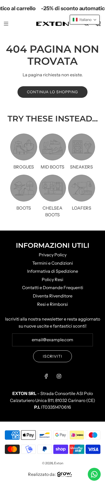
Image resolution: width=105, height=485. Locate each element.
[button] (84, 19)
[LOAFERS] (81, 188)
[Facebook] (46, 376)
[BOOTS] (23, 188)
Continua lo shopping (52, 91)
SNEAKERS (81, 167)
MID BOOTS (52, 167)
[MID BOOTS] (52, 147)
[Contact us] (94, 474)
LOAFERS (81, 208)
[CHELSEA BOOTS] (52, 188)
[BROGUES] (23, 147)
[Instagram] (59, 376)
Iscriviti (52, 356)
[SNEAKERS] (81, 147)
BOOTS (23, 208)
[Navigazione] (6, 24)
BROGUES (23, 167)
